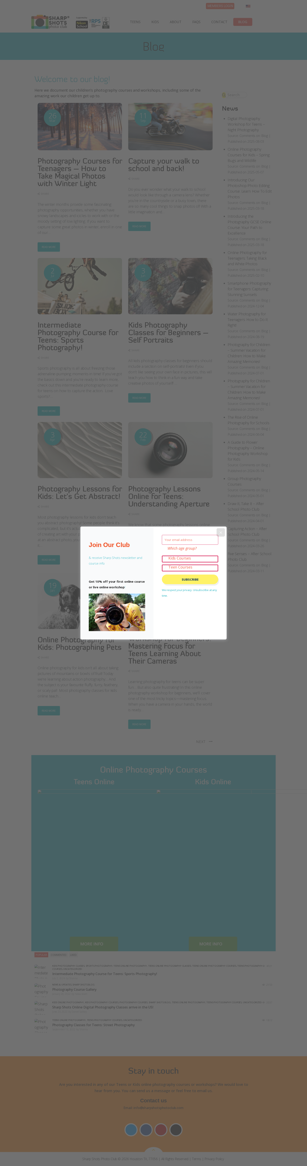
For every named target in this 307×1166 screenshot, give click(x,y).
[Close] (221, 532)
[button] (117, 612)
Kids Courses (179, 558)
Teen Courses (180, 567)
